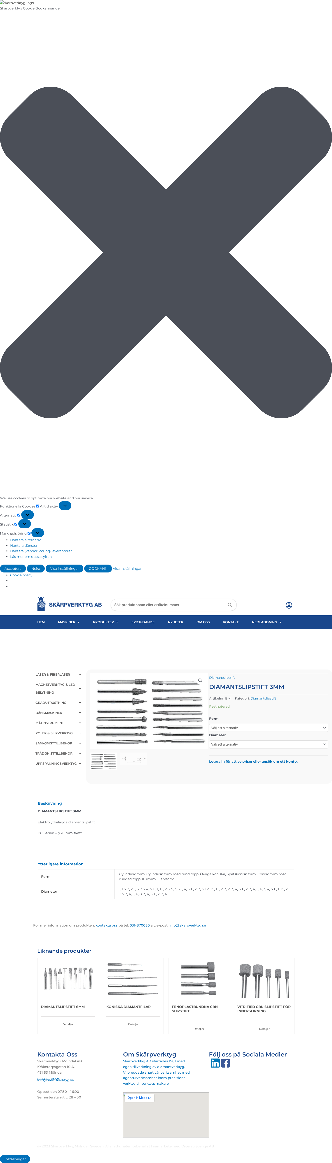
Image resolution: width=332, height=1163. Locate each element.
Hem (41, 622)
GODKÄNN (98, 568)
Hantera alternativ (25, 540)
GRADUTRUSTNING (50, 703)
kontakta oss (107, 925)
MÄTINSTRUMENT (49, 723)
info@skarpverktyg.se (55, 1080)
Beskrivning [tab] (50, 803)
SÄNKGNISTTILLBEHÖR (53, 743)
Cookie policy (21, 575)
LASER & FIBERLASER (52, 674)
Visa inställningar (64, 568)
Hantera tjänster (23, 545)
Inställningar (15, 1159)
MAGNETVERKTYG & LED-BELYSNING (55, 689)
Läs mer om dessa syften (31, 556)
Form (214, 718)
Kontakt (230, 622)
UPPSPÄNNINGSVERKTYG (56, 764)
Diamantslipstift (222, 677)
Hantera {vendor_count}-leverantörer (41, 551)
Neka (35, 568)
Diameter (217, 735)
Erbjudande (142, 622)
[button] (166, 253)
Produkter (103, 622)
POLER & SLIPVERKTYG (54, 733)
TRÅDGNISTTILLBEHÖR (53, 753)
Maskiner (66, 622)
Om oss (203, 622)
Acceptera (13, 568)
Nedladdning (264, 622)
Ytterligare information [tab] (61, 864)
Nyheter (175, 622)
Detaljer (68, 1024)
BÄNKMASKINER (48, 713)
